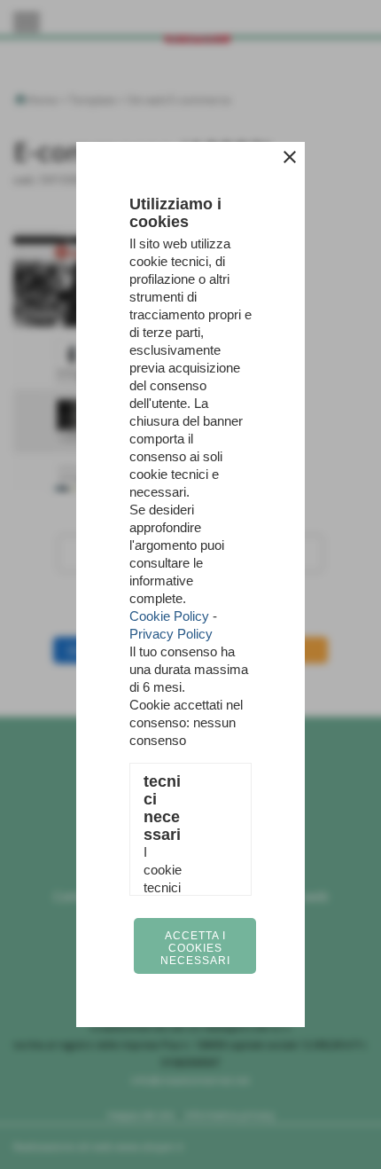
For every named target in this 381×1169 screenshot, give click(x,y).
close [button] (289, 157)
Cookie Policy (169, 616)
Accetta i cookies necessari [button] (195, 948)
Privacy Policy (171, 633)
